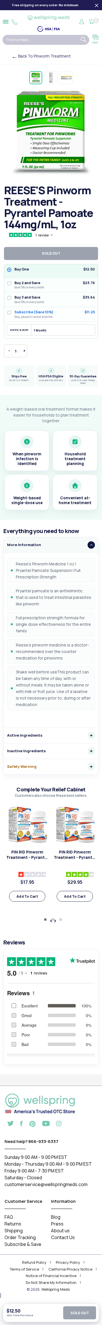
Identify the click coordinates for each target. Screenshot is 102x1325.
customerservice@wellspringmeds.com (46, 1184)
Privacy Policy (68, 1262)
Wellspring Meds (55, 1289)
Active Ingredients (24, 735)
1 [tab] (45, 919)
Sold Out (80, 1313)
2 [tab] (53, 919)
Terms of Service (24, 1269)
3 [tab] (60, 919)
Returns (13, 1224)
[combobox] (41, 40)
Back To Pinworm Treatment (44, 56)
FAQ (9, 1217)
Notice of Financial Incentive (51, 1275)
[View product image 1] (35, 77)
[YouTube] (45, 1124)
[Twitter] (10, 1124)
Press (57, 1224)
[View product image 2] (51, 77)
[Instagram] (58, 1124)
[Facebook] (21, 1124)
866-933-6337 (43, 1141)
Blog (55, 1217)
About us (60, 1230)
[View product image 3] (66, 77)
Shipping (14, 1230)
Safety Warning (22, 766)
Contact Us (63, 1237)
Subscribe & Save (23, 1244)
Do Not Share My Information (51, 1282)
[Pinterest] (32, 1123)
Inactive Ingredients (26, 750)
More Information (24, 544)
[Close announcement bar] (96, 5)
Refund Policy (34, 1262)
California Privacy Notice (70, 1269)
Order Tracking (20, 1237)
